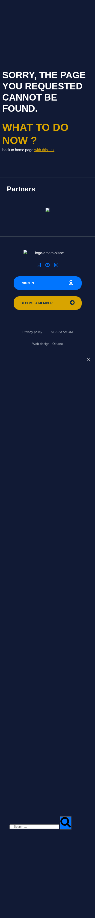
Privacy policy (32, 332)
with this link (44, 150)
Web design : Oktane (47, 344)
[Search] (65, 823)
